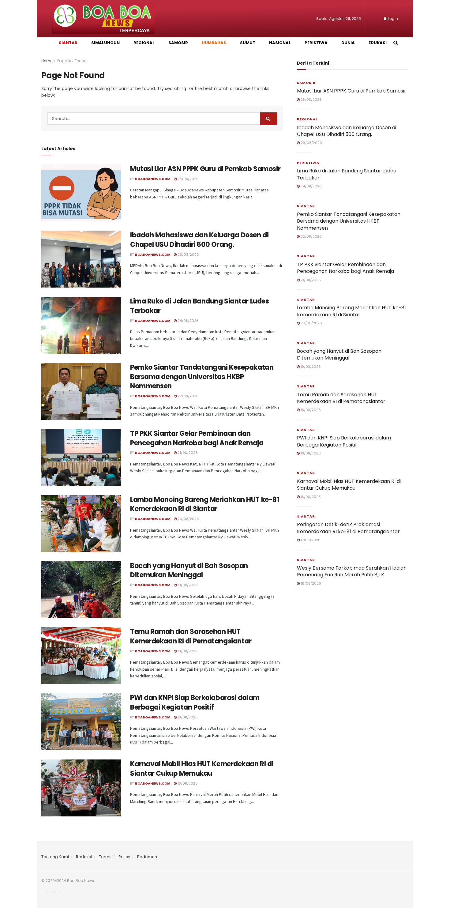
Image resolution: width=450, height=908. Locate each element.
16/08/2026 (310, 583)
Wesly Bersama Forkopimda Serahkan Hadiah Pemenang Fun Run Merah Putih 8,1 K (352, 571)
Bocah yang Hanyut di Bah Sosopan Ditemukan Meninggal (189, 570)
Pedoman (147, 857)
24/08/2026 (188, 320)
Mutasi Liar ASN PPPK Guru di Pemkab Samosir (205, 169)
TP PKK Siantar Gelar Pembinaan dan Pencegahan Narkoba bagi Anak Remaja (197, 438)
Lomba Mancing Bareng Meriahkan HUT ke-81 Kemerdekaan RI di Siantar (204, 504)
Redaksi (84, 857)
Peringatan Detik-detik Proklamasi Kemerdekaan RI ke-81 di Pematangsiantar (348, 528)
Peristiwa (308, 162)
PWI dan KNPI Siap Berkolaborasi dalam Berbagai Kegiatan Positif (195, 702)
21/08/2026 (187, 452)
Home (46, 60)
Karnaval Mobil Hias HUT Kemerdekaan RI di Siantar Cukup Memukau (201, 768)
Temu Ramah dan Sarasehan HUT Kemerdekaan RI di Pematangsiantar (190, 636)
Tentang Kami (55, 857)
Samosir (306, 82)
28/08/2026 (188, 178)
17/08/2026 (310, 539)
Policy (124, 857)
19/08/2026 (187, 584)
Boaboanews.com (153, 178)
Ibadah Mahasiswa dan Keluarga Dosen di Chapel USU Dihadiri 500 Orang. (199, 239)
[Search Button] (268, 118)
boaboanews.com (153, 254)
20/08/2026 (188, 518)
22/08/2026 (188, 396)
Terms (105, 857)
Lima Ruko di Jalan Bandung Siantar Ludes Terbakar (199, 305)
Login (392, 18)
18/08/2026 (187, 651)
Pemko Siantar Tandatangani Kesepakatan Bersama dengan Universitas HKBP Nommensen (201, 377)
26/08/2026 (188, 254)
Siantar (306, 205)
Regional (307, 119)
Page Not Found (72, 60)
